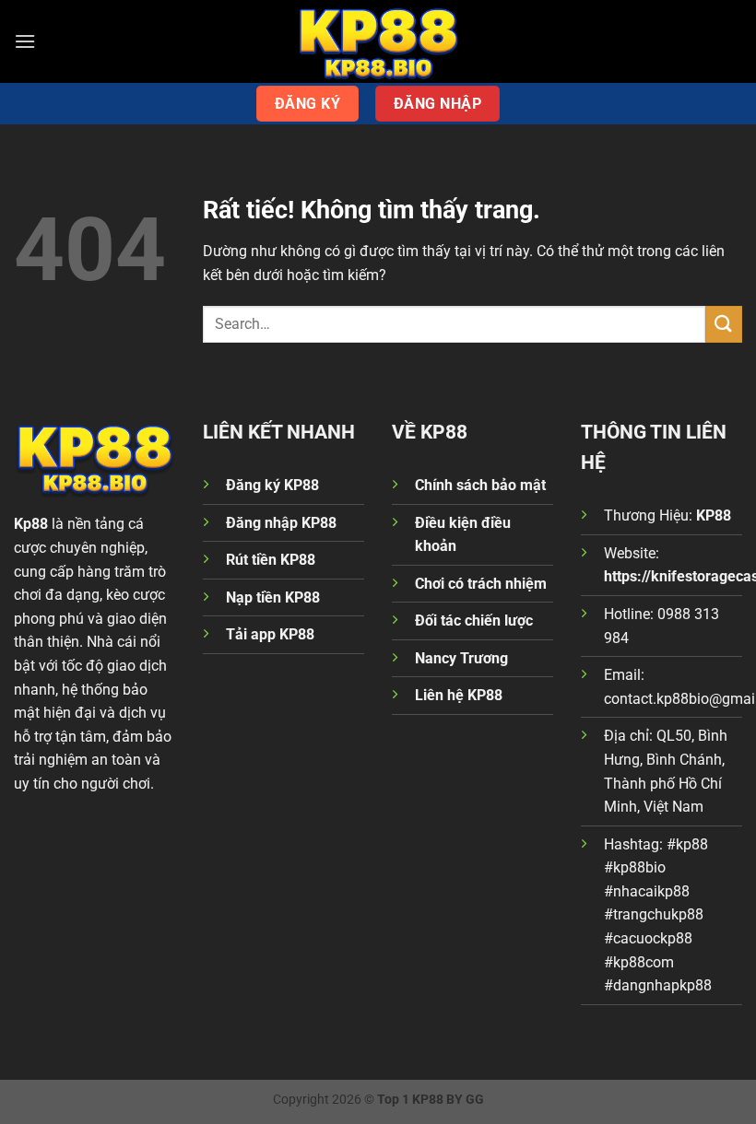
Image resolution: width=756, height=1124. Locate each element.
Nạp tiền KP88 (273, 597)
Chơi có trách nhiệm (481, 583)
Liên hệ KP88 (458, 695)
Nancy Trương (461, 658)
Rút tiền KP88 (270, 559)
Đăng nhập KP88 (281, 523)
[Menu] (25, 41)
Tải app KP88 (270, 634)
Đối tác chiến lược (474, 620)
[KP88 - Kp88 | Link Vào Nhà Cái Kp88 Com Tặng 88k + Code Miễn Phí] (378, 41)
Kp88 (31, 524)
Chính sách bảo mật (480, 485)
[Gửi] (723, 324)
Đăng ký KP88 (272, 485)
